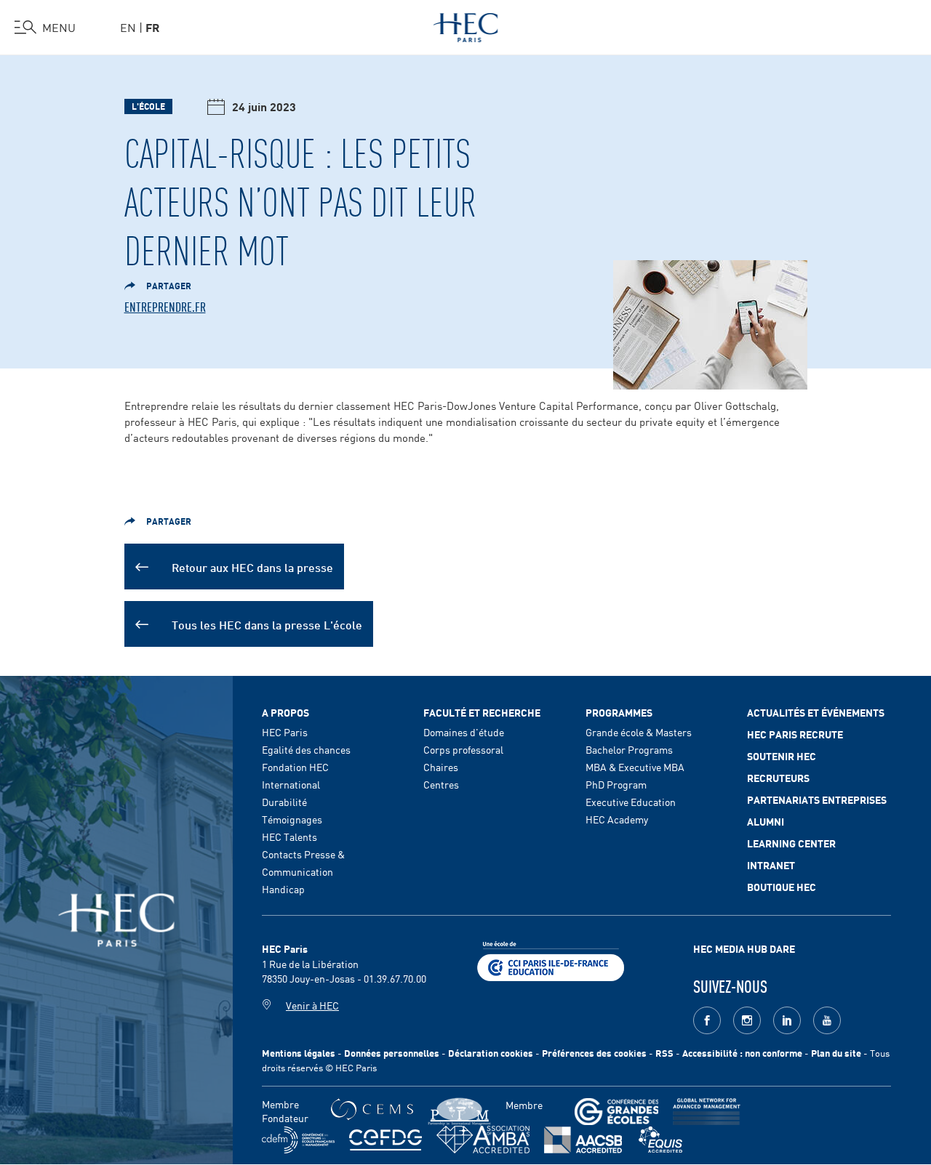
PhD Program (616, 784)
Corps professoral (463, 749)
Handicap (283, 889)
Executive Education (631, 801)
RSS (664, 1053)
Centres (441, 784)
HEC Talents (289, 836)
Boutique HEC (781, 886)
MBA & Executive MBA (635, 766)
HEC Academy (617, 819)
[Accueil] (465, 25)
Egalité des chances (306, 749)
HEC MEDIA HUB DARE (744, 948)
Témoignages (292, 819)
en (128, 27)
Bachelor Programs (629, 749)
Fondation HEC (295, 766)
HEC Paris (285, 732)
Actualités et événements (815, 712)
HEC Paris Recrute (795, 734)
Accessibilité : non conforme (742, 1053)
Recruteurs (778, 777)
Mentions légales (298, 1053)
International (291, 784)
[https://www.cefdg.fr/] (385, 1139)
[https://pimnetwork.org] (459, 1111)
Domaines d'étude (463, 732)
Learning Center (791, 843)
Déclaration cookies (490, 1053)
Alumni (765, 821)
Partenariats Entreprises (817, 799)
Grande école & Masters (639, 732)
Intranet (771, 865)
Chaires (440, 766)
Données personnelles (391, 1053)
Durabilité (284, 801)
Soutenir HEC (781, 756)
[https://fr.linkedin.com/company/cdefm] (298, 1139)
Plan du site (836, 1053)
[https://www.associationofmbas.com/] (483, 1139)
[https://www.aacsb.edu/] (583, 1139)
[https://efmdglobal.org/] (660, 1139)
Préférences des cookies (594, 1053)
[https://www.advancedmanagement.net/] (706, 1111)
